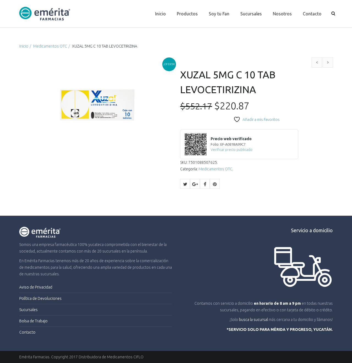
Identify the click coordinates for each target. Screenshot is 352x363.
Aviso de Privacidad (35, 287)
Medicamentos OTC (50, 46)
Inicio (160, 13)
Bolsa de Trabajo (33, 321)
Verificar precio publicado (231, 149)
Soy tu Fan (219, 13)
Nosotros (282, 13)
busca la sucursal (253, 319)
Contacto (312, 13)
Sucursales (251, 13)
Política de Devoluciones (40, 298)
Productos (187, 13)
